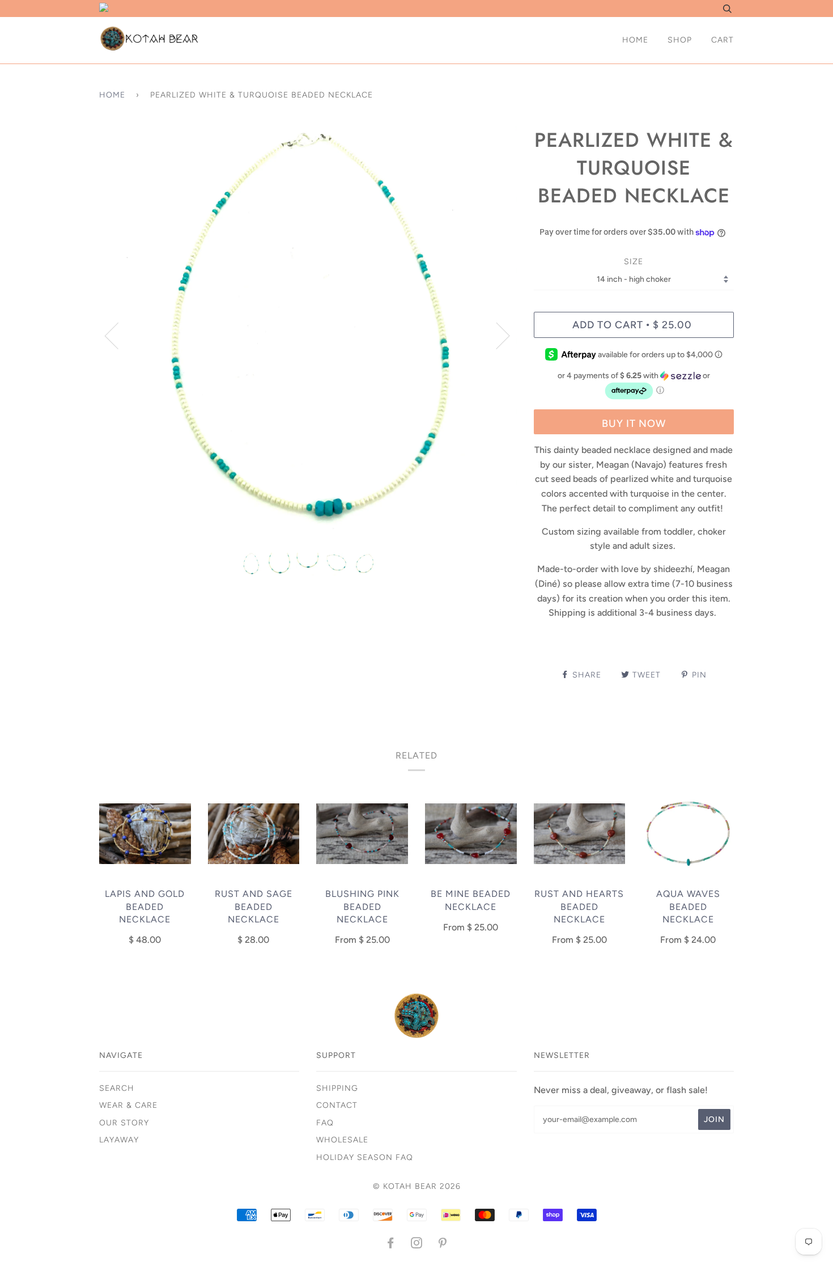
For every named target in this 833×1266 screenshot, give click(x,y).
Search (116, 1088)
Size (633, 261)
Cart (722, 40)
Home (635, 40)
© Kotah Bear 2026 (417, 1186)
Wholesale (342, 1140)
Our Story (124, 1123)
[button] (634, 386)
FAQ (325, 1123)
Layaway (119, 1140)
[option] (308, 335)
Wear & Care (128, 1105)
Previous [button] (118, 335)
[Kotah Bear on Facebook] (391, 1245)
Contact (337, 1105)
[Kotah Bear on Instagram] (417, 1245)
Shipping (337, 1088)
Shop (680, 40)
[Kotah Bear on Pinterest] (443, 1245)
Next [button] (496, 335)
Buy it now (634, 423)
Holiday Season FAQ (364, 1157)
